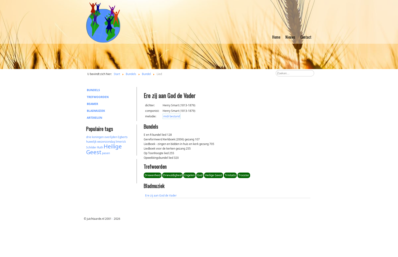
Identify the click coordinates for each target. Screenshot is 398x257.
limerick (121, 142)
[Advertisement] (111, 170)
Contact (305, 37)
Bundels (93, 90)
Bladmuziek (96, 111)
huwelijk (91, 142)
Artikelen (94, 118)
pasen (106, 153)
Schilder (91, 147)
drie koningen (95, 137)
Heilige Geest (104, 149)
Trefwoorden (98, 97)
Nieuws (290, 37)
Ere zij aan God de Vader (161, 195)
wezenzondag (106, 142)
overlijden (110, 137)
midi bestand (171, 116)
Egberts (123, 137)
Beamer (92, 104)
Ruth (100, 147)
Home (276, 37)
